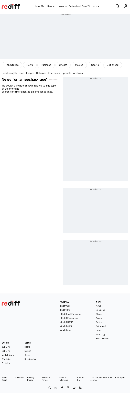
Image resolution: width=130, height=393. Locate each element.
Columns (41, 73)
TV (89, 6)
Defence (19, 73)
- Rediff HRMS (66, 322)
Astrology (100, 334)
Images (30, 73)
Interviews (54, 73)
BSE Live (6, 347)
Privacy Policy (30, 379)
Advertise (19, 378)
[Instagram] (68, 388)
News (49, 6)
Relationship (30, 359)
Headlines (7, 73)
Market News (8, 355)
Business (46, 64)
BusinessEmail (75, 6)
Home (37, 6)
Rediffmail (65, 306)
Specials (66, 73)
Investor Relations (63, 379)
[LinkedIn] (80, 388)
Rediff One (65, 310)
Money (61, 6)
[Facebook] (62, 388)
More (94, 6)
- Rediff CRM (66, 326)
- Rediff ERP (65, 330)
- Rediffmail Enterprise (70, 314)
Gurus (84, 6)
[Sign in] (125, 6)
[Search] (117, 6)
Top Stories (12, 64)
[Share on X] (56, 388)
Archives (78, 73)
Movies (79, 64)
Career (28, 355)
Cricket (63, 64)
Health (28, 347)
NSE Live (6, 351)
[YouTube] (74, 388)
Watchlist (6, 359)
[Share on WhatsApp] (49, 388)
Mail (43, 6)
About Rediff (4, 379)
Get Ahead (101, 326)
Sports (95, 64)
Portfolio (6, 363)
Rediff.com (102, 378)
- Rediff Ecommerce (69, 318)
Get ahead (112, 64)
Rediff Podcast (103, 338)
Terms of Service (46, 379)
